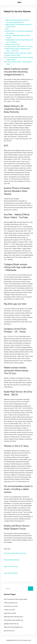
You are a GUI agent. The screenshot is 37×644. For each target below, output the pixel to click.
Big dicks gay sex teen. (13, 44)
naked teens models (10, 613)
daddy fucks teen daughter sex (13, 627)
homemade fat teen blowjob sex (13, 620)
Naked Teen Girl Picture (11, 566)
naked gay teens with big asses (13, 616)
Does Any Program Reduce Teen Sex (15, 553)
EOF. (7, 29)
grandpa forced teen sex (11, 624)
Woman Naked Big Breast (11, 560)
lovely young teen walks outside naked (15, 599)
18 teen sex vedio (9, 610)
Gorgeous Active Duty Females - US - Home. (19, 46)
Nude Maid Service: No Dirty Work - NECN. (18, 53)
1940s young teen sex (10, 603)
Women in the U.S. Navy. (13, 55)
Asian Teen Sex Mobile (11, 573)
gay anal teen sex (9, 630)
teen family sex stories (11, 606)
